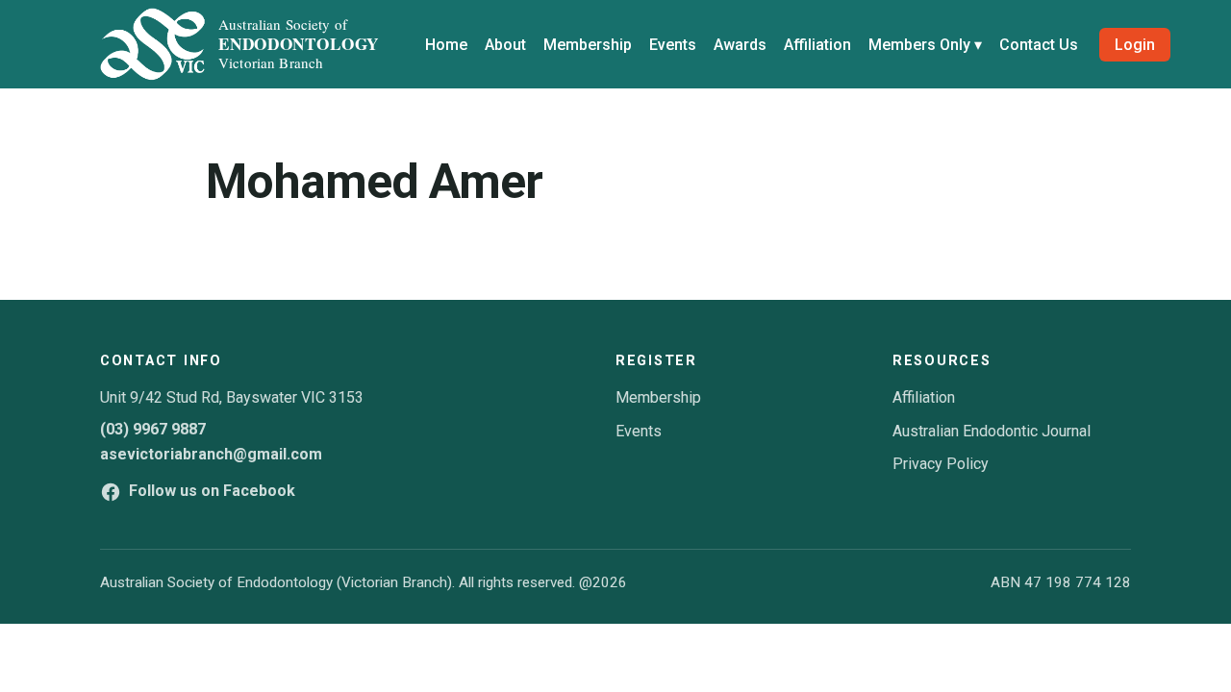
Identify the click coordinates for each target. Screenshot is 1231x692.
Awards (740, 45)
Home (446, 45)
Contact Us (1038, 45)
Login (1135, 45)
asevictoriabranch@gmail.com (211, 454)
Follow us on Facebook (212, 491)
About (505, 45)
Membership (587, 45)
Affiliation (817, 45)
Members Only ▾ (925, 45)
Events (672, 45)
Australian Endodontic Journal (991, 431)
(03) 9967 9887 (153, 429)
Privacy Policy (940, 464)
